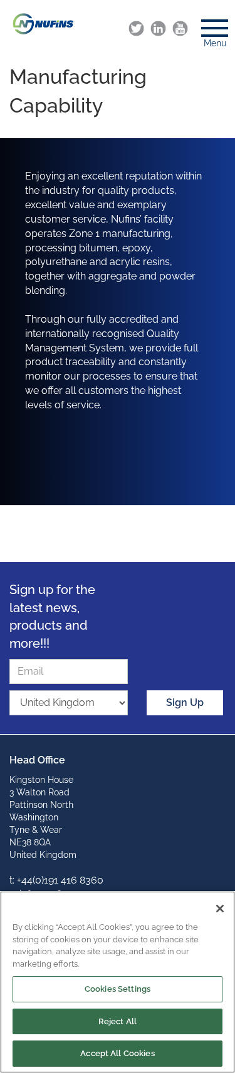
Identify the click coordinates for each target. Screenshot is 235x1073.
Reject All (117, 1021)
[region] (117, 982)
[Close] (220, 908)
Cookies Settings (117, 989)
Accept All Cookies (117, 1053)
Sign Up (185, 702)
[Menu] (210, 24)
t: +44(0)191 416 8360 (56, 880)
